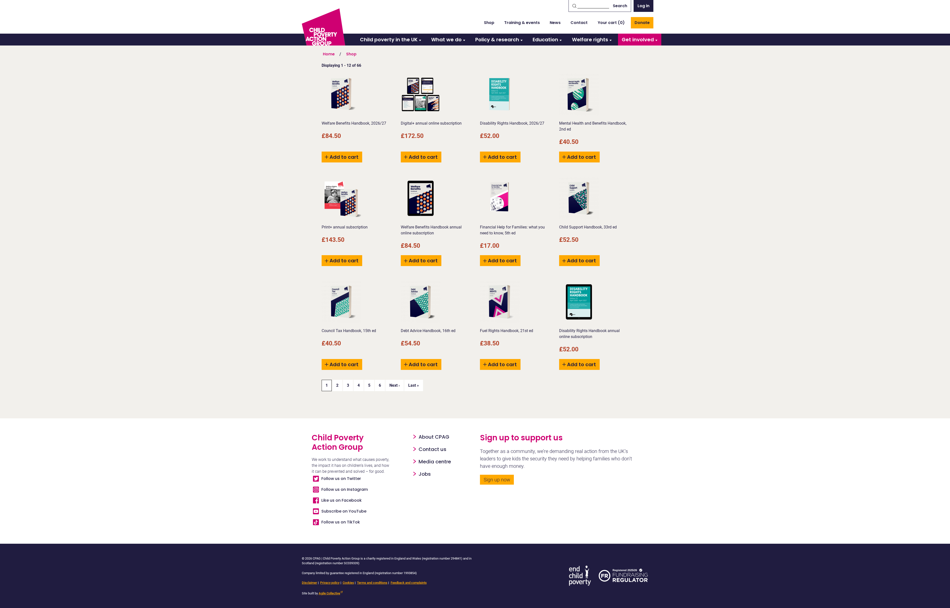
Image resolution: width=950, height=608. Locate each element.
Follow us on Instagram (344, 489)
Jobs (425, 474)
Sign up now (497, 480)
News (555, 22)
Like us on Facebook (341, 500)
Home (329, 54)
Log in (643, 6)
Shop (489, 22)
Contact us (432, 449)
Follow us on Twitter (341, 478)
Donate (642, 22)
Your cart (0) (611, 22)
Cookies (348, 583)
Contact (579, 22)
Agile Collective (329, 593)
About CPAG (434, 436)
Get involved (638, 39)
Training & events (522, 22)
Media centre (435, 461)
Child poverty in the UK (389, 39)
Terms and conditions (372, 583)
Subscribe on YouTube (343, 511)
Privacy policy (329, 583)
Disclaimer (309, 583)
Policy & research (497, 39)
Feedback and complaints (409, 583)
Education (545, 39)
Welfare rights (590, 39)
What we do (446, 39)
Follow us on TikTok (340, 522)
